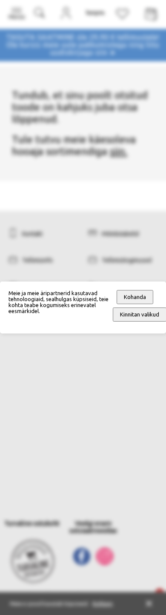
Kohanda (135, 297)
